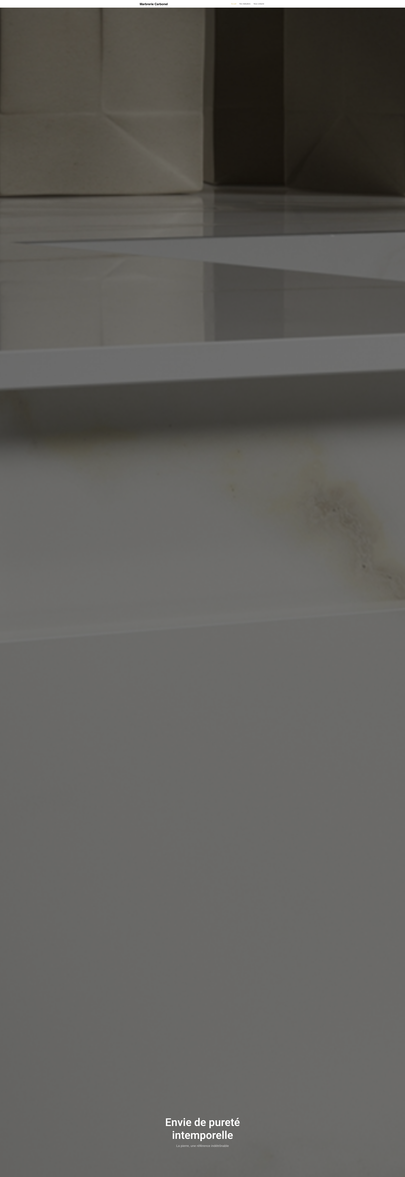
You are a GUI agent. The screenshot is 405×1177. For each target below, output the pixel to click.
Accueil (233, 4)
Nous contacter (259, 4)
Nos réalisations (244, 4)
